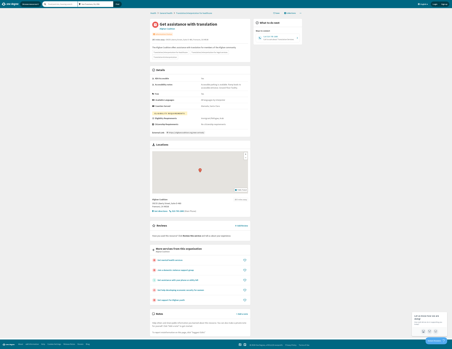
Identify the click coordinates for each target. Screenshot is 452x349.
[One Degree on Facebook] (240, 345)
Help (43, 344)
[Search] (45, 4)
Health (153, 13)
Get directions (160, 211)
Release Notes (69, 344)
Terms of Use (304, 345)
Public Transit (242, 190)
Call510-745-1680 (270, 36)
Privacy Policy (290, 345)
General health (166, 13)
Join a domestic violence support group (175, 270)
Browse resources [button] (29, 4)
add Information (32, 344)
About (20, 344)
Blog (88, 344)
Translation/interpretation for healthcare (194, 13)
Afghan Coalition (167, 28)
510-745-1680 (178, 211)
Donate (80, 344)
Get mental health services (170, 260)
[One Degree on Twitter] (244, 345)
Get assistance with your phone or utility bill (177, 280)
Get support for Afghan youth (171, 300)
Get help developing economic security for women (180, 290)
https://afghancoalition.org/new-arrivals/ (186, 132)
